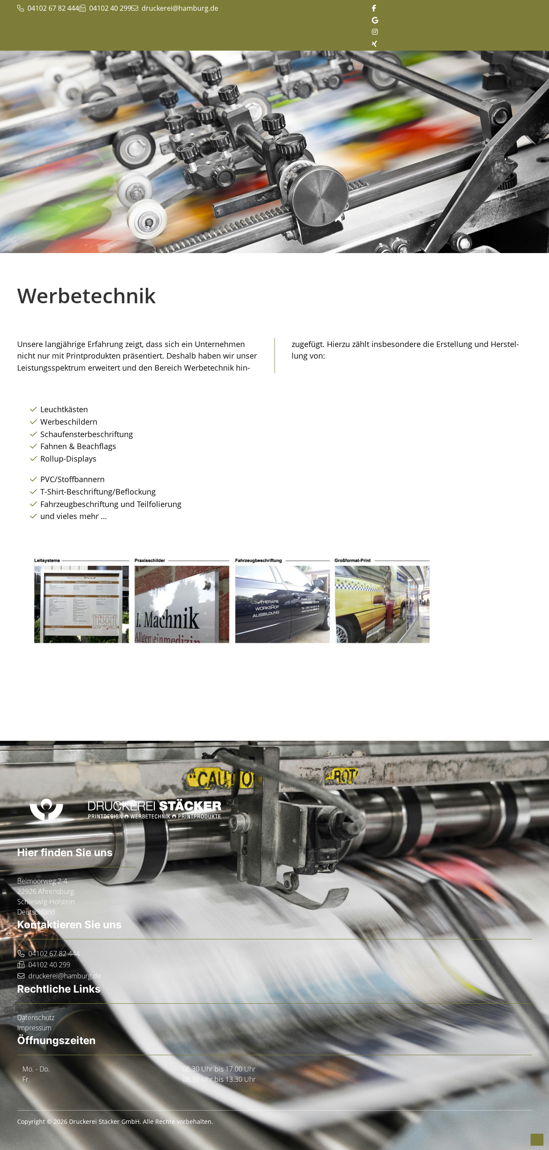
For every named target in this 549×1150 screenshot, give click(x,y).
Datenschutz (35, 1017)
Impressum (34, 1027)
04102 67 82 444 (54, 953)
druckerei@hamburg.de (180, 8)
